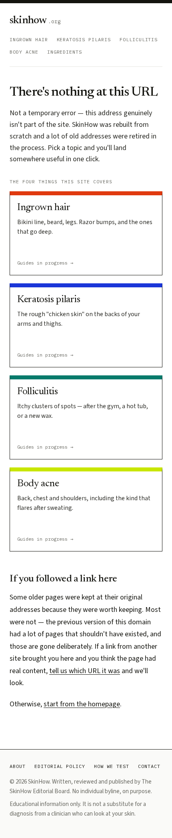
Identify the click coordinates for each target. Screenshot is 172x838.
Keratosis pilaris (84, 39)
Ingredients (64, 52)
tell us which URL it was (84, 671)
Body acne (24, 52)
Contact (149, 766)
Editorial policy (59, 766)
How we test (111, 766)
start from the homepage (82, 704)
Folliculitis (139, 39)
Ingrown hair (29, 39)
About (18, 766)
